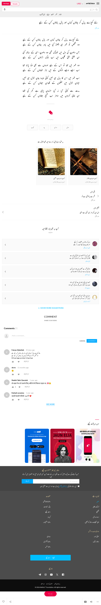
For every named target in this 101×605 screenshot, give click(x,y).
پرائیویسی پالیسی (63, 486)
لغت (52, 14)
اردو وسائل (96, 517)
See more (50, 404)
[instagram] (46, 574)
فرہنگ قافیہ (96, 507)
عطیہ (98, 501)
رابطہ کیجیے (47, 512)
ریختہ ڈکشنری (47, 542)
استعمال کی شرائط (49, 584)
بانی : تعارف (47, 507)
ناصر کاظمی (97, 28)
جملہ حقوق (42, 584)
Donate (15, 4)
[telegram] (40, 574)
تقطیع (97, 512)
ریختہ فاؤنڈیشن (46, 501)
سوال (68, 127)
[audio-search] (5, 9)
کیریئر (49, 517)
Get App (6, 3)
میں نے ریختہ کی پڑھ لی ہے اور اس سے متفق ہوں (58, 486)
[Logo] (90, 3)
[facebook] (63, 574)
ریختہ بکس (47, 547)
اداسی (55, 127)
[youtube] (51, 574)
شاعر (60, 14)
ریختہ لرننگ (96, 542)
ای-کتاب (42, 14)
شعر (56, 14)
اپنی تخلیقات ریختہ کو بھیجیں (92, 522)
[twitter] (57, 574)
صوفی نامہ (96, 536)
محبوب (32, 127)
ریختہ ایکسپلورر (46, 522)
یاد (44, 127)
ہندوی (48, 536)
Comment (92, 341)
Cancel (82, 341)
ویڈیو (48, 14)
